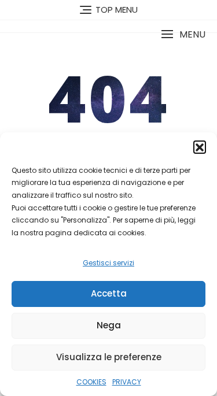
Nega (109, 325)
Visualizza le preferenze (108, 357)
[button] (199, 147)
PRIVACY (126, 382)
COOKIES (91, 382)
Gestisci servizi (108, 263)
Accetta (109, 293)
